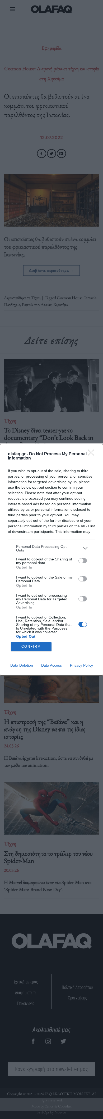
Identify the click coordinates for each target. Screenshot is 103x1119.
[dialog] (51, 559)
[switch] (82, 560)
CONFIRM (31, 646)
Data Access (51, 665)
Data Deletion (21, 665)
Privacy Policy (81, 665)
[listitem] (51, 548)
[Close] (93, 454)
